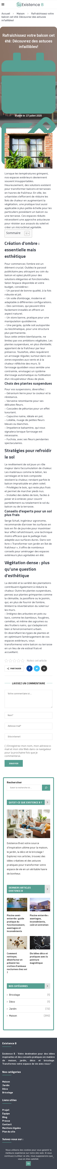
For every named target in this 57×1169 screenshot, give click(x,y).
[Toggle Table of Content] (25, 233)
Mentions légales (11, 1128)
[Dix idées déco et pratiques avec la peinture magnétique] (40, 942)
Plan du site (8, 1132)
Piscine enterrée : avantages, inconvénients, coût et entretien (39, 920)
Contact (7, 1125)
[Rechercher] (46, 788)
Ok (28, 1164)
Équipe (6, 1114)
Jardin (29, 1008)
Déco (29, 1001)
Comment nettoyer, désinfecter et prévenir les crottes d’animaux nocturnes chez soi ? (17, 963)
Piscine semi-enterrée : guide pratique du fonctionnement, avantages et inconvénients (16, 923)
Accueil (6, 13)
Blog (4, 1117)
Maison (21, 13)
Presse (6, 1121)
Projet (5, 1110)
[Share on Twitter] (37, 668)
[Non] (53, 1157)
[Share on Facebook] (29, 668)
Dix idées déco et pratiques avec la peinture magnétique (39, 958)
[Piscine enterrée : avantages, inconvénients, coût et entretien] (40, 904)
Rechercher (14, 782)
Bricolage (29, 994)
